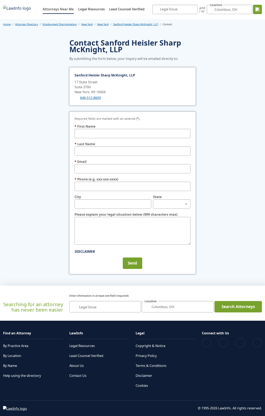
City (78, 197)
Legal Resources (91, 9)
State (157, 197)
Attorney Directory (26, 24)
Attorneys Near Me (58, 9)
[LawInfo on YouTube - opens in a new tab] (240, 342)
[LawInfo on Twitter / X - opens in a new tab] (223, 342)
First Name (85, 126)
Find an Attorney (17, 333)
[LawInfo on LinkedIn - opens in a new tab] (257, 342)
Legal (140, 333)
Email (81, 161)
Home (7, 24)
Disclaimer (85, 251)
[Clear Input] (193, 9)
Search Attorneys (238, 306)
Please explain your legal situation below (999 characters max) (126, 214)
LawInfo (76, 333)
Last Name (85, 144)
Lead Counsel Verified (127, 9)
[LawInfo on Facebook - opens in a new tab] (206, 342)
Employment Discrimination (59, 24)
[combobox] (175, 9)
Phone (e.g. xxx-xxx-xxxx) (96, 179)
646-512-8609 (90, 98)
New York (87, 24)
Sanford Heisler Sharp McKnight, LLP (135, 24)
